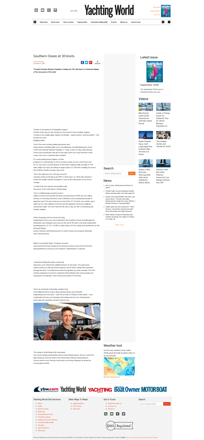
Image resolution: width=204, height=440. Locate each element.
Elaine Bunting (38, 61)
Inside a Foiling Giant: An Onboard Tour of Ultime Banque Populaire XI (163, 119)
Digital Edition (155, 11)
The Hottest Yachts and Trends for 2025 (163, 144)
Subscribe (156, 7)
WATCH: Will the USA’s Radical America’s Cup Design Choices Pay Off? (163, 176)
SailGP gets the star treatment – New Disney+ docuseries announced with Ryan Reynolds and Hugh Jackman (120, 209)
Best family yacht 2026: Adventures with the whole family (145, 118)
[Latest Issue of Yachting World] (166, 11)
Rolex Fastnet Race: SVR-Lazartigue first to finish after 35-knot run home (145, 147)
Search (131, 173)
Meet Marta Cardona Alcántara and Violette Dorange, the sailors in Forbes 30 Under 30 (120, 216)
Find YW (157, 15)
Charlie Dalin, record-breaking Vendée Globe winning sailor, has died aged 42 (120, 192)
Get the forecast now (112, 377)
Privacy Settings (153, 437)
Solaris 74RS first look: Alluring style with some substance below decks (144, 176)
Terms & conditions (132, 437)
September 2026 (149, 84)
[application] (66, 321)
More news (119, 225)
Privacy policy (143, 437)
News (108, 180)
